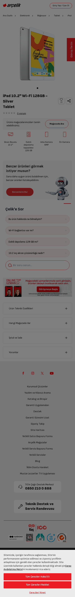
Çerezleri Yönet (37, 592)
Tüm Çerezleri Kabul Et (37, 576)
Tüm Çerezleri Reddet (37, 584)
